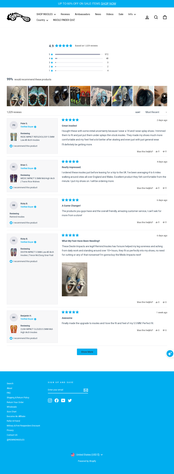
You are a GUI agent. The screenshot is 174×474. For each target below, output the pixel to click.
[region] (87, 96)
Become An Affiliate (16, 416)
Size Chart (11, 411)
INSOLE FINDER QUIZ (64, 20)
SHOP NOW (108, 3)
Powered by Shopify (87, 461)
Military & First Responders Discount (23, 426)
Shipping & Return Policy (18, 397)
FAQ (9, 393)
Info (130, 14)
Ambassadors (82, 14)
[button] (17, 96)
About (9, 388)
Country (41, 20)
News (98, 14)
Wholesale (12, 407)
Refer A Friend (13, 421)
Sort (138, 112)
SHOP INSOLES (45, 14)
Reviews (65, 14)
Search (10, 383)
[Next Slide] (164, 96)
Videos (110, 14)
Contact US (12, 435)
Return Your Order (15, 402)
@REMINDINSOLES (15, 440)
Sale (121, 14)
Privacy (10, 430)
